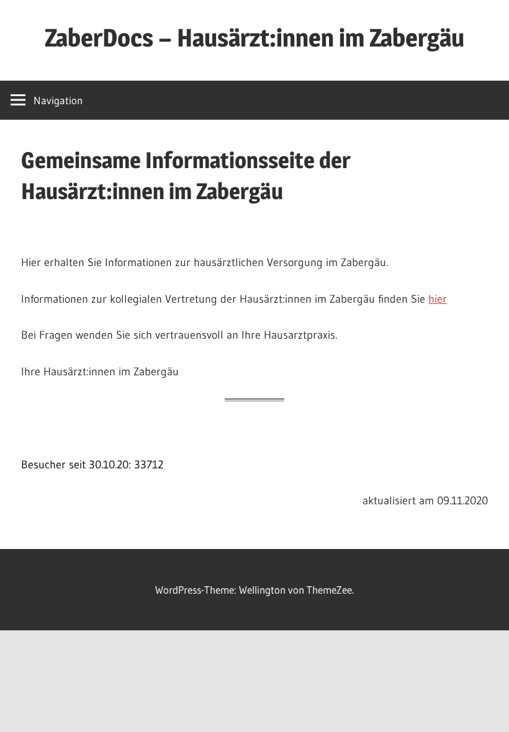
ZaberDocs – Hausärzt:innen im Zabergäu (254, 37)
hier (437, 299)
